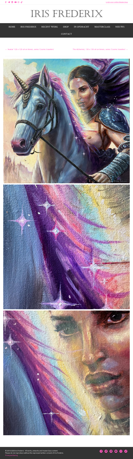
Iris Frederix (28, 26)
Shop (66, 26)
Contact (66, 33)
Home (12, 26)
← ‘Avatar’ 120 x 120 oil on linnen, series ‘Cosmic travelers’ (29, 49)
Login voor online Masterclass (117, 2)
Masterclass (102, 26)
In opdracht (81, 26)
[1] (66, 121)
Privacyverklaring (11, 455)
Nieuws (119, 26)
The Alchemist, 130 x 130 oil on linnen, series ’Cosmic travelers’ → (100, 49)
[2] (66, 247)
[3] (66, 373)
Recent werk (49, 26)
